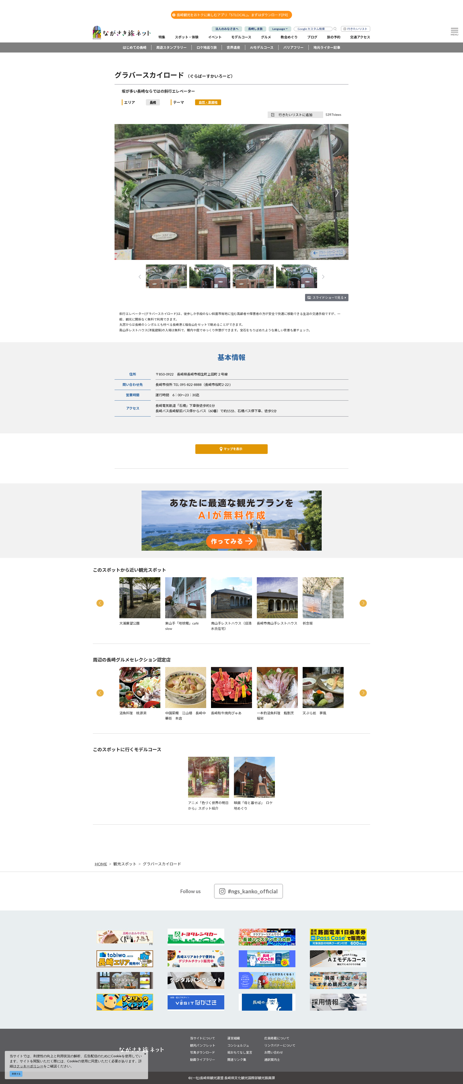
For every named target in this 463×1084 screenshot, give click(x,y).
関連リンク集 (236, 1060)
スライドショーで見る (328, 297)
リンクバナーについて (279, 1045)
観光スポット (124, 864)
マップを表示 (233, 449)
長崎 (153, 102)
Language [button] (278, 29)
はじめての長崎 (134, 47)
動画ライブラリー (202, 1060)
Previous (126, 192)
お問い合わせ (273, 1052)
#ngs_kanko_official (253, 891)
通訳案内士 (272, 1060)
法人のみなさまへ (226, 29)
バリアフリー (293, 47)
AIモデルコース (261, 47)
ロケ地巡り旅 (207, 47)
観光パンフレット (202, 1045)
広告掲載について (276, 1038)
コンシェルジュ (238, 1045)
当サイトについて (202, 1038)
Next (337, 192)
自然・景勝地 (208, 102)
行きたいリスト (357, 29)
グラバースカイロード (162, 864)
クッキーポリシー (29, 1066)
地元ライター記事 (326, 47)
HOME (101, 864)
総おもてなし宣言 (239, 1052)
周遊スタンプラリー (171, 47)
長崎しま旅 (255, 29)
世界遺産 (233, 47)
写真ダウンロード (202, 1052)
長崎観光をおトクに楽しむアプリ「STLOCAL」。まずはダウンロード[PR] (232, 15)
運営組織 (233, 1038)
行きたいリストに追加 (295, 115)
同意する (16, 1073)
